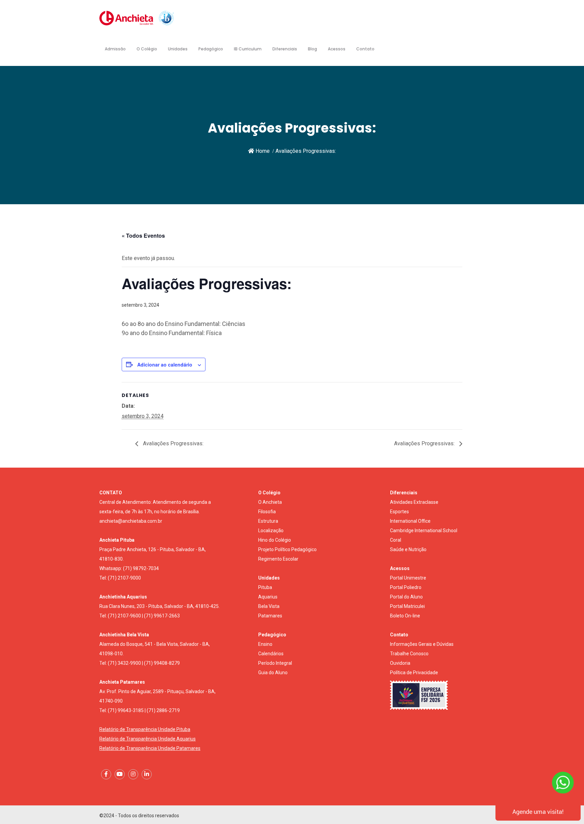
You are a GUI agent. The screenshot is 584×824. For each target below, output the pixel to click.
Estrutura (268, 521)
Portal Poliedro (405, 587)
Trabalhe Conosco (409, 653)
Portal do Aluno (406, 596)
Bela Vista (268, 606)
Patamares (270, 615)
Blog (312, 49)
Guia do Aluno (273, 672)
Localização (271, 530)
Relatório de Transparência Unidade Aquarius (147, 738)
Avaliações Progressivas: (172, 443)
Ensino (265, 644)
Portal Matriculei (407, 606)
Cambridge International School (423, 530)
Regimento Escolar (278, 559)
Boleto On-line (405, 615)
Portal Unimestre (408, 578)
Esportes (399, 511)
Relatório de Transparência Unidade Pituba (144, 729)
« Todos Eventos (143, 235)
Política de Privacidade (414, 672)
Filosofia (267, 511)
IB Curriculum (248, 49)
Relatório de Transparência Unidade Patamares (149, 748)
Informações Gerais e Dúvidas (422, 644)
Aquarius (267, 596)
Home (262, 151)
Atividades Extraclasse (414, 502)
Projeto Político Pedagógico (287, 549)
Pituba (265, 587)
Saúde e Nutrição (408, 549)
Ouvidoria (400, 663)
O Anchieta (270, 502)
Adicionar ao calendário (164, 364)
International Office (410, 521)
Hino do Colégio (274, 540)
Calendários (271, 653)
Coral (395, 540)
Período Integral (275, 663)
